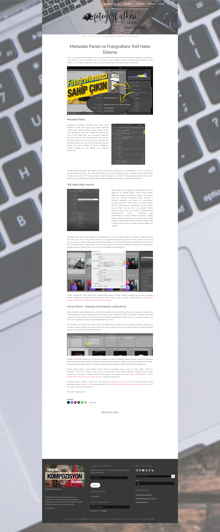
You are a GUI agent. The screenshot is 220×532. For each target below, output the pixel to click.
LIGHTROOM (140, 4)
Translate (104, 511)
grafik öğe (60, 493)
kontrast (77, 493)
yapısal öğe (53, 495)
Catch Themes (149, 519)
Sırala (137, 480)
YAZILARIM (127, 4)
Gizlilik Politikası (118, 519)
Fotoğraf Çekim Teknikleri (144, 495)
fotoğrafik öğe (50, 493)
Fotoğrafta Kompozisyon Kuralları (57, 492)
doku (80, 492)
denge (76, 492)
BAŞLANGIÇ (107, 4)
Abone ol (95, 485)
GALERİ (116, 4)
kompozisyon (69, 493)
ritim (47, 495)
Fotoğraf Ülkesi (85, 384)
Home (83, 36)
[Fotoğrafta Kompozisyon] (64, 476)
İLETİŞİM (161, 4)
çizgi (71, 492)
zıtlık (60, 495)
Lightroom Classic (94, 36)
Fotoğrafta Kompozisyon (53, 489)
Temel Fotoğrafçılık (142, 502)
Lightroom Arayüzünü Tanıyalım (121, 382)
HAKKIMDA (151, 4)
